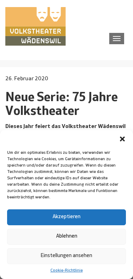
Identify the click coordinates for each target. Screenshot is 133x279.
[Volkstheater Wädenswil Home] (35, 26)
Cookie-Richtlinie (66, 270)
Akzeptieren (66, 217)
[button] (122, 139)
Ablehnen (66, 236)
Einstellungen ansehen (66, 255)
